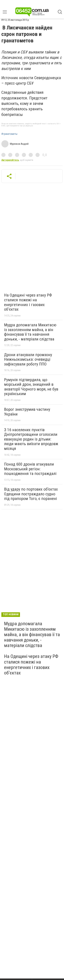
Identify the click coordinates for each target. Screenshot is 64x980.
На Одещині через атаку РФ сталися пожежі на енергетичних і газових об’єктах (28, 302)
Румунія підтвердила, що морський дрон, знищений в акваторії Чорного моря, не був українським (31, 386)
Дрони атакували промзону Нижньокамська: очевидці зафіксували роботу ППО (28, 359)
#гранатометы (9, 134)
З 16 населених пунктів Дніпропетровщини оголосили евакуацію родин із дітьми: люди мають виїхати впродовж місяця (31, 439)
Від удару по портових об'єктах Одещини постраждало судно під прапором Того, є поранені (31, 494)
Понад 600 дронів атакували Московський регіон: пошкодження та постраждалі (30, 469)
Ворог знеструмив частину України (27, 412)
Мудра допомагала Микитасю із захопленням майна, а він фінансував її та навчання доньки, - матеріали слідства (30, 332)
